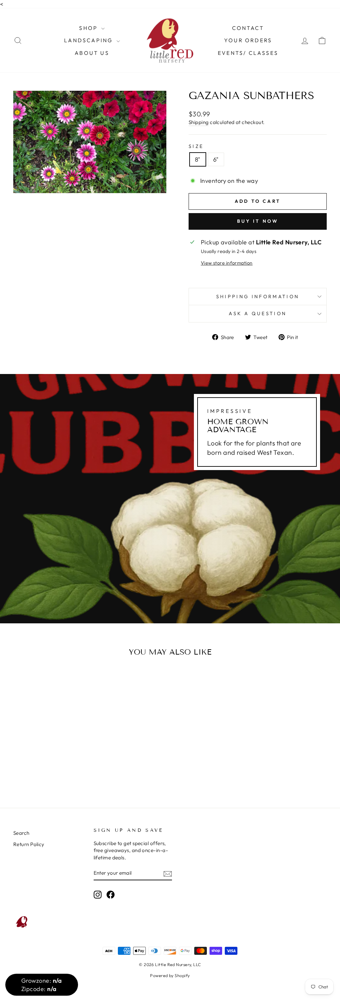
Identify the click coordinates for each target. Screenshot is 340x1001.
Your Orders (248, 40)
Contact (248, 28)
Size (196, 146)
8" (198, 159)
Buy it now (258, 221)
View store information (227, 263)
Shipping (199, 122)
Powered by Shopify (170, 975)
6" (216, 159)
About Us (92, 53)
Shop (89, 28)
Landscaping (89, 40)
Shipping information (257, 297)
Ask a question (258, 313)
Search (21, 833)
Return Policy (28, 844)
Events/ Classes (248, 53)
